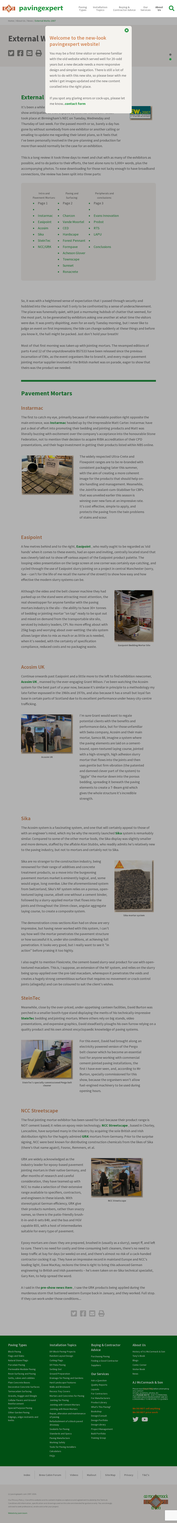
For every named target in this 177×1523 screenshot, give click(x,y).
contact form (75, 103)
